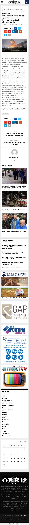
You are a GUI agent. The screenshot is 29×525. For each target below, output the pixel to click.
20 (14, 458)
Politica (4, 421)
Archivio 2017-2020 (22, 519)
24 (4, 461)
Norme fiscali (5, 419)
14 (18, 455)
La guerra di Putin (6, 13)
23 (25, 458)
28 (18, 461)
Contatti (14, 521)
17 (4, 458)
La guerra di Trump (7, 414)
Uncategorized (6, 435)
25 (7, 461)
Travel (4, 431)
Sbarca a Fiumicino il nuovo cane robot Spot (14, 143)
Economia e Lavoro (7, 403)
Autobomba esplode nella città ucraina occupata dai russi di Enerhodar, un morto (14, 210)
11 (7, 455)
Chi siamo (7, 519)
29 (21, 461)
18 (7, 458)
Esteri (3, 407)
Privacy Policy (23, 515)
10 (4, 455)
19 (11, 458)
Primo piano (5, 424)
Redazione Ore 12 (7, 24)
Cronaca (4, 398)
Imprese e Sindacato (7, 410)
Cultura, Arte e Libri (7, 400)
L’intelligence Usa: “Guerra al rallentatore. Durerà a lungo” (14, 134)
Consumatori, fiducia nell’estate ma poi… (12, 267)
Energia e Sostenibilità (8, 405)
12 (11, 455)
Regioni (4, 426)
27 (14, 461)
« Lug (3, 466)
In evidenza (5, 113)
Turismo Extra (6, 433)
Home (2, 519)
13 (14, 455)
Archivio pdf (14, 519)
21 (18, 458)
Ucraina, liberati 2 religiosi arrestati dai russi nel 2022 (14, 232)
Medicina (4, 417)
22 (21, 458)
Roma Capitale (6, 428)
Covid (3, 396)
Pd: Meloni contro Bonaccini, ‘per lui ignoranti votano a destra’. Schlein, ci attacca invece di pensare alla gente (14, 247)
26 (11, 461)
